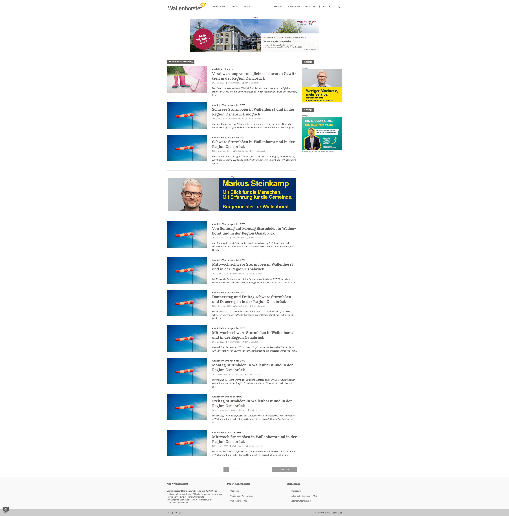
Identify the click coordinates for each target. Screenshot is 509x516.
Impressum (309, 6)
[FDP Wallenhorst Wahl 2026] (254, 35)
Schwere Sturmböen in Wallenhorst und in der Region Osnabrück (253, 142)
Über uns (234, 490)
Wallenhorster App (238, 500)
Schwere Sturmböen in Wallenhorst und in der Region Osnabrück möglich (253, 110)
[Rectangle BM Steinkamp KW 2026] (322, 85)
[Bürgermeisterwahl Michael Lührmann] (322, 133)
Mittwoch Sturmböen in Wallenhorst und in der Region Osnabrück (254, 437)
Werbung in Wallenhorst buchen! (318, 151)
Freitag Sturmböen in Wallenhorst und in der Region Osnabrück (252, 401)
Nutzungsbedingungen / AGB (304, 495)
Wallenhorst (211, 490)
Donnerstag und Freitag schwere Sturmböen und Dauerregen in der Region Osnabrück (251, 297)
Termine (235, 6)
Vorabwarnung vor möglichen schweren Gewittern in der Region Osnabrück (254, 74)
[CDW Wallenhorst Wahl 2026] (232, 194)
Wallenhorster (234, 82)
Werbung (278, 6)
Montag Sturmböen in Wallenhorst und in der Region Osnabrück (252, 365)
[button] (6, 510)
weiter (283, 469)
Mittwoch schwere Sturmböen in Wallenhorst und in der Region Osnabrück (252, 264)
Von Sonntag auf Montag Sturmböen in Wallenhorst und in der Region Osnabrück (254, 228)
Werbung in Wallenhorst (241, 495)
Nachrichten (218, 6)
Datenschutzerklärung (301, 500)
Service (246, 6)
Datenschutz (293, 6)
